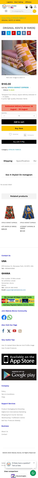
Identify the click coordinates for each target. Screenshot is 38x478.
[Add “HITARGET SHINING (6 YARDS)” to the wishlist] (32, 219)
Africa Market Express (18, 87)
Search (34, 11)
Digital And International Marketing (14, 412)
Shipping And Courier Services (12, 415)
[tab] (8, 162)
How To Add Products (9, 348)
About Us (5, 431)
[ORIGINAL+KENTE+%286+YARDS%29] (9, 33)
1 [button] (17, 241)
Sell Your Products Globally (11, 420)
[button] (29, 135)
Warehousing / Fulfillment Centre (13, 417)
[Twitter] (9, 331)
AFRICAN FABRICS (14, 149)
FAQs (3, 397)
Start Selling (18, 2)
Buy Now (19, 128)
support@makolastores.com (16, 290)
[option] (10, 218)
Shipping (8, 161)
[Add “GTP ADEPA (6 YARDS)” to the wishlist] (14, 219)
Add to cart (19, 122)
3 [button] (21, 241)
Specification (22, 161)
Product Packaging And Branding (13, 409)
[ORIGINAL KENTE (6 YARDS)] (4, 33)
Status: (5, 90)
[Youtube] (14, 331)
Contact (4, 434)
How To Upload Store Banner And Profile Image (18, 345)
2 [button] (19, 241)
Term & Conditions (8, 394)
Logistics (10, 2)
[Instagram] (20, 331)
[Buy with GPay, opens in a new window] (19, 142)
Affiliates (28, 2)
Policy (4, 391)
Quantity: (4, 113)
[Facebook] (3, 331)
